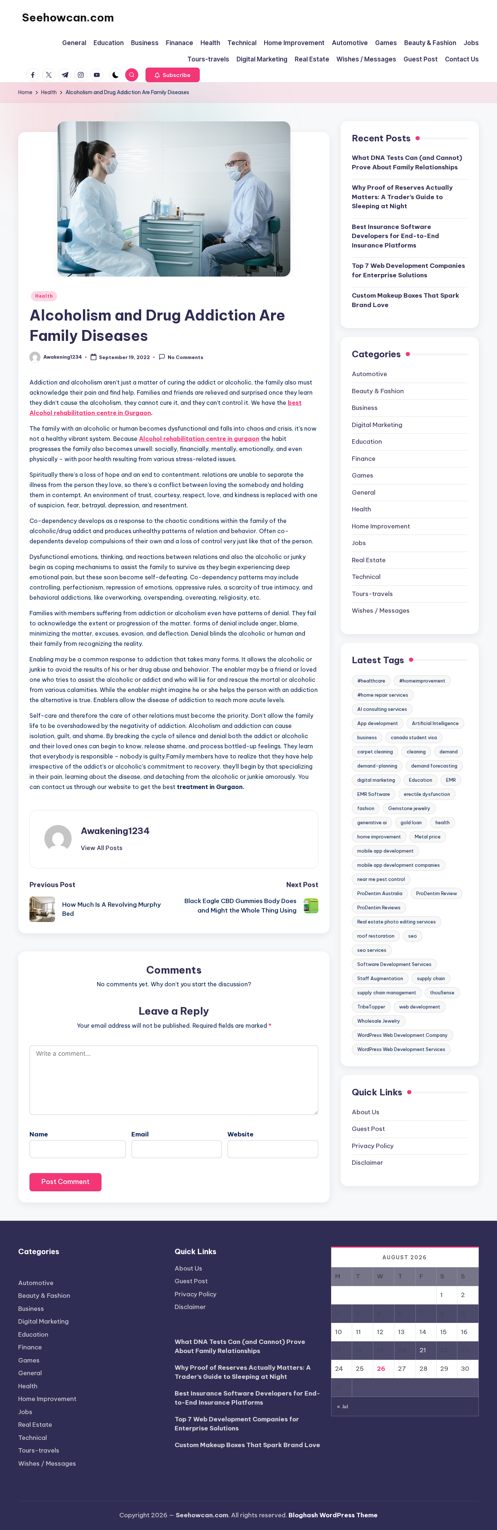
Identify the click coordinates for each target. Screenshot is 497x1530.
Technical (366, 577)
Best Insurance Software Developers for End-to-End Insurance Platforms (395, 236)
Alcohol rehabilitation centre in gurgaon (199, 438)
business (367, 737)
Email (140, 1134)
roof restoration (375, 936)
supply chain (431, 978)
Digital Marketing (377, 424)
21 (423, 1350)
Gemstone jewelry (409, 808)
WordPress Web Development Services (401, 1049)
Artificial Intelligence (435, 723)
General (363, 492)
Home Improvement (381, 526)
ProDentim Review (436, 893)
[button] (173, 75)
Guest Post (368, 1129)
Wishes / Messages (381, 611)
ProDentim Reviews (379, 907)
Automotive (369, 374)
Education (367, 442)
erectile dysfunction (427, 794)
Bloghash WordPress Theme (333, 1515)
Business (365, 408)
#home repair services (382, 695)
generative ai (372, 822)
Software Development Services (394, 964)
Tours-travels (372, 593)
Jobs (359, 543)
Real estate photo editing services (396, 922)
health (443, 822)
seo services (371, 950)
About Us (365, 1112)
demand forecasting (434, 766)
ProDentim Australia (379, 893)
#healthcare (371, 681)
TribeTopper (371, 1007)
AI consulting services (382, 709)
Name (38, 1134)
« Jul (342, 1406)
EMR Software (373, 794)
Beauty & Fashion (378, 391)
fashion (365, 808)
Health (44, 296)
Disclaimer (367, 1163)
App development (377, 723)
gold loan (411, 822)
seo (412, 936)
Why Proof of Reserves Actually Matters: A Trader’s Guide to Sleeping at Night (402, 197)
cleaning (416, 751)
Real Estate (369, 560)
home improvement (379, 837)
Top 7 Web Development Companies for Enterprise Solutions (408, 270)
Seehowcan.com (68, 17)
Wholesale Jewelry (378, 1021)
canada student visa (414, 737)
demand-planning (377, 766)
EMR (451, 780)
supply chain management (386, 992)
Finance (363, 458)
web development (419, 1007)
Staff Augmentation (380, 978)
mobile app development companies (398, 865)
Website (240, 1134)
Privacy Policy (373, 1145)
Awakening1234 (115, 830)
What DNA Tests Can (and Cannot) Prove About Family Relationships (407, 162)
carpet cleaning (375, 751)
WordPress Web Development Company (402, 1035)
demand (449, 751)
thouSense (442, 992)
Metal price (428, 837)
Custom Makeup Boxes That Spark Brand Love (405, 300)
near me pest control (381, 879)
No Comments (185, 358)
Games (362, 475)
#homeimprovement (422, 681)
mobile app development (385, 851)
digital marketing (376, 780)
